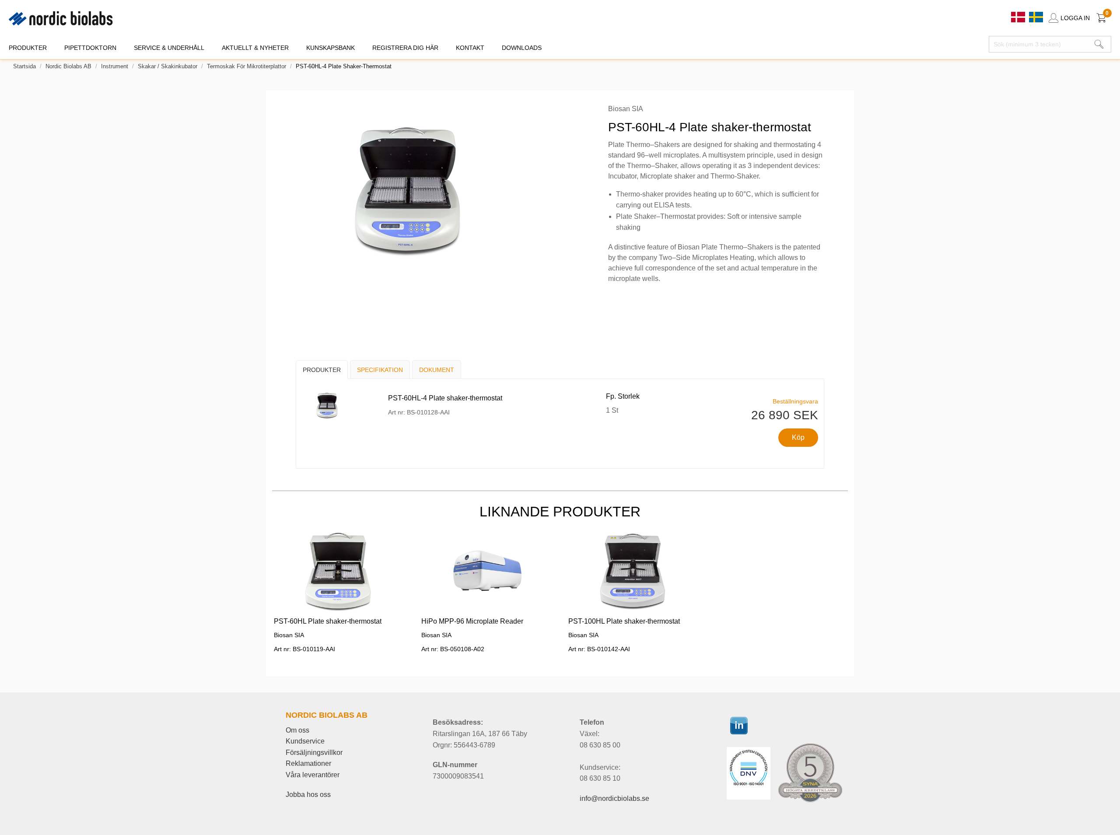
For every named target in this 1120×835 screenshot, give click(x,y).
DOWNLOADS (522, 47)
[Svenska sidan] (1036, 16)
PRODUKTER (28, 47)
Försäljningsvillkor (314, 752)
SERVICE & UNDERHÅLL (169, 47)
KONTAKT (470, 47)
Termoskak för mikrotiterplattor (246, 66)
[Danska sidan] (1019, 16)
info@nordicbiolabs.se (614, 798)
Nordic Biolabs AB (68, 66)
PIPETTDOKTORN (90, 47)
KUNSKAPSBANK (330, 47)
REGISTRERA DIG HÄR (405, 47)
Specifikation (380, 369)
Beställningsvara (795, 401)
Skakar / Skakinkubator (167, 66)
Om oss (297, 730)
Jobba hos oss (308, 794)
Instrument (114, 66)
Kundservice (305, 741)
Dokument (436, 369)
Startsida (24, 66)
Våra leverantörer (313, 775)
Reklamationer (308, 763)
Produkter (322, 369)
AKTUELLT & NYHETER (255, 47)
